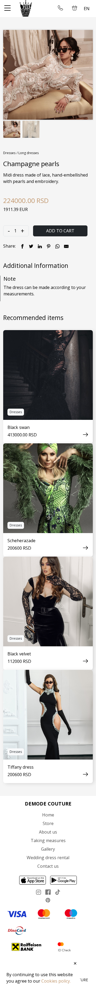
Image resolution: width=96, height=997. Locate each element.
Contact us (48, 866)
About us (48, 832)
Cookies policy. (56, 981)
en (87, 8)
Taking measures (48, 840)
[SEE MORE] (48, 375)
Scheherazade (21, 541)
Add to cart (60, 231)
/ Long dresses (28, 153)
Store (48, 823)
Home (48, 815)
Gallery (48, 849)
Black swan (18, 427)
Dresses (9, 153)
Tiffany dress (20, 767)
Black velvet (19, 654)
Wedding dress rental (48, 858)
